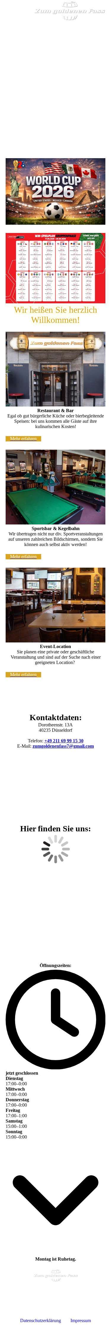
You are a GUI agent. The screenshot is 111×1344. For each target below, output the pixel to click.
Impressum (80, 1320)
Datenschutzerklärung (40, 1320)
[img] (69, 10)
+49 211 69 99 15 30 (63, 740)
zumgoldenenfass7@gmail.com (63, 746)
